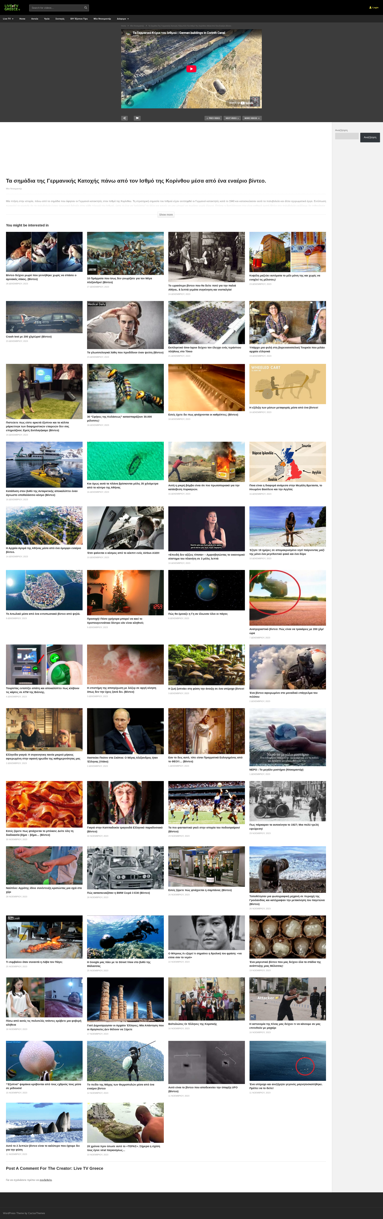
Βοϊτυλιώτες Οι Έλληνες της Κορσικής (192, 1023)
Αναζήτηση (341, 130)
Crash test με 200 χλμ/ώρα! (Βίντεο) (29, 336)
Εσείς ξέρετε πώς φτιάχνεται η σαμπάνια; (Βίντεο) (200, 890)
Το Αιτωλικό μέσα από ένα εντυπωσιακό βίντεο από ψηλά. (43, 613)
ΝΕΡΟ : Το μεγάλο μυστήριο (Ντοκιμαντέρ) (276, 769)
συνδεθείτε (46, 1180)
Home (22, 19)
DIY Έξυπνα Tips (79, 19)
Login (375, 7)
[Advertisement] (166, 151)
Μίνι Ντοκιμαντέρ (102, 19)
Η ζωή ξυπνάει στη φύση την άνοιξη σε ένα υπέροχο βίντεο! (206, 688)
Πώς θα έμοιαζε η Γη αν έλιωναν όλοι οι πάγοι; (198, 613)
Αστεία (34, 19)
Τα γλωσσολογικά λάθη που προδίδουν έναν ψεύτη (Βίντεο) (125, 352)
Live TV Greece (88, 1168)
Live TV (7, 19)
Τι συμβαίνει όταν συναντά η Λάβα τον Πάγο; (34, 962)
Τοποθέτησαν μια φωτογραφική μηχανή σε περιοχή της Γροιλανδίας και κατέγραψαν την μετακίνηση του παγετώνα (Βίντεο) (287, 900)
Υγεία (47, 19)
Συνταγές (60, 19)
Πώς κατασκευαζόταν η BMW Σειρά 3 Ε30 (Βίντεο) (118, 892)
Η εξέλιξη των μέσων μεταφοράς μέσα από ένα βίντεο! (283, 407)
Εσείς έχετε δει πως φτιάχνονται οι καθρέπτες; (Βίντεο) (203, 414)
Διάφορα (122, 19)
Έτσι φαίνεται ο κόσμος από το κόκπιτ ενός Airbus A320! (123, 552)
